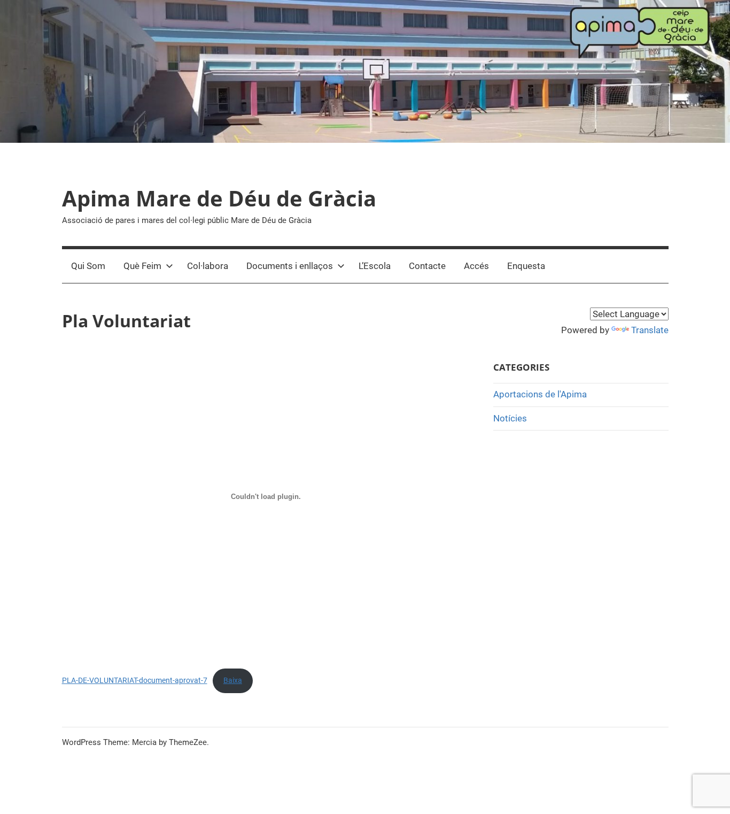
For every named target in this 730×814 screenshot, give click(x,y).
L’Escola (375, 265)
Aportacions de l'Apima (540, 394)
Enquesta (526, 265)
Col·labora (207, 265)
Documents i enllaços (289, 265)
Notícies (510, 418)
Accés (476, 265)
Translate (650, 330)
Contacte (427, 265)
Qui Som (88, 265)
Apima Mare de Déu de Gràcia (219, 198)
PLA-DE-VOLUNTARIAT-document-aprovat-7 (134, 680)
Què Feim (142, 265)
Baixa (232, 680)
